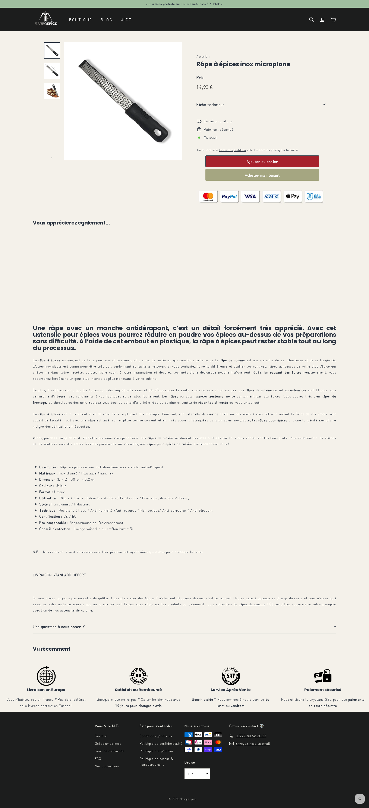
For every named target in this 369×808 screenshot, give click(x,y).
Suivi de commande (109, 750)
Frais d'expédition (232, 149)
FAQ (98, 758)
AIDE (126, 19)
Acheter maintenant (262, 175)
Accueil (201, 56)
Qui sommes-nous (108, 743)
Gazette (101, 735)
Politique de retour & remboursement (156, 761)
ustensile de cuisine (76, 610)
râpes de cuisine (252, 603)
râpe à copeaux (258, 597)
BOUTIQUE (80, 19)
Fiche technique (210, 104)
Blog (107, 19)
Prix (200, 77)
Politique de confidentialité (161, 743)
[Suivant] (52, 156)
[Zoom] (123, 101)
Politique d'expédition (157, 750)
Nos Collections (107, 765)
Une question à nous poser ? (59, 626)
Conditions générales (156, 735)
